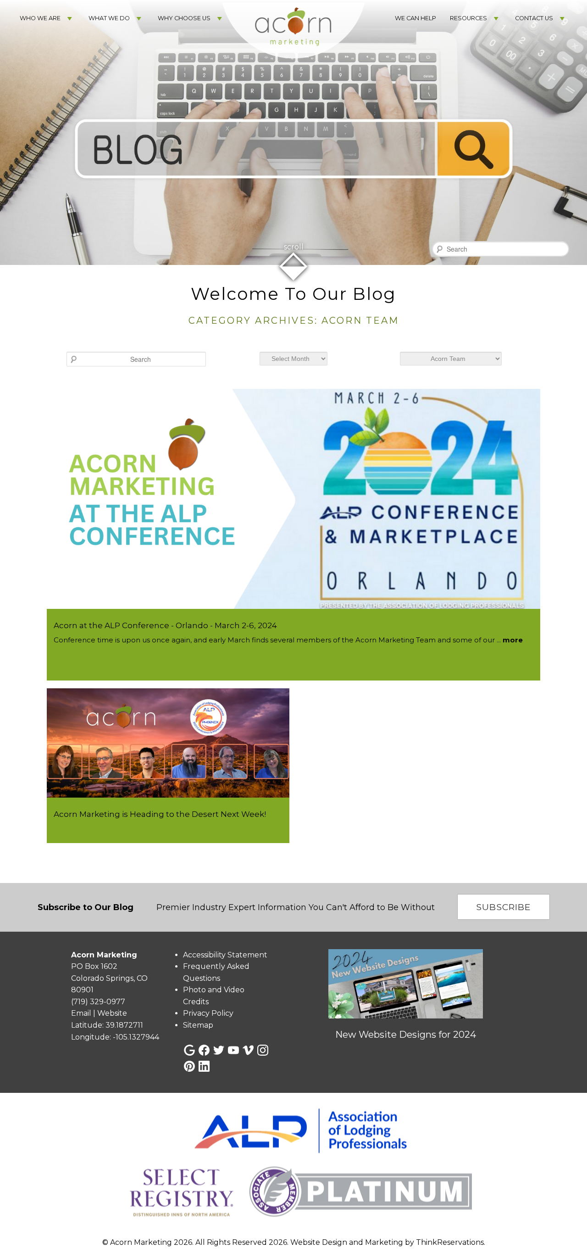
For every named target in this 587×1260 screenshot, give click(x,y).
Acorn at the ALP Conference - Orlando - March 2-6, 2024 (165, 625)
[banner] (293, 1165)
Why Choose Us (184, 18)
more (513, 640)
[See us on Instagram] (262, 1050)
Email (81, 1013)
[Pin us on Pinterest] (189, 1066)
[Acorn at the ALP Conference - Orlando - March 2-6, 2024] (293, 606)
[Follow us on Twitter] (218, 1050)
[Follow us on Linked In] (204, 1066)
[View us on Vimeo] (248, 1050)
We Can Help (415, 18)
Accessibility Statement (225, 955)
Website (112, 1013)
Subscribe (503, 906)
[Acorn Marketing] (293, 69)
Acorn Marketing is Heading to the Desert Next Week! (160, 814)
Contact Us (534, 18)
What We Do (109, 18)
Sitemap (198, 1025)
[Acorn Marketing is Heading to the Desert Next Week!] (168, 795)
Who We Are (40, 18)
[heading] (293, 306)
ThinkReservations (450, 1242)
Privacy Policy (208, 1013)
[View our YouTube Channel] (233, 1050)
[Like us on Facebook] (204, 1050)
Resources (468, 18)
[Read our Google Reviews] (189, 1050)
